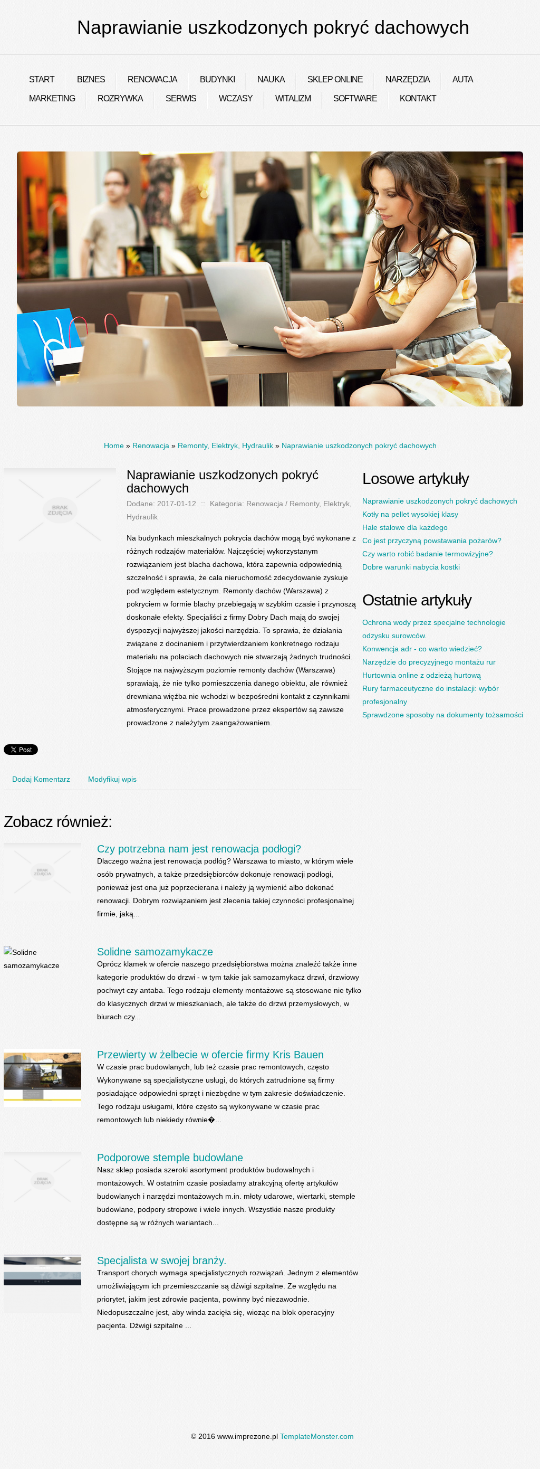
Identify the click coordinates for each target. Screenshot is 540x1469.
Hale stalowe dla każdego (405, 527)
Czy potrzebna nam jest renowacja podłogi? (199, 849)
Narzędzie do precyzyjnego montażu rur (429, 662)
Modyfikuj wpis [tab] (112, 779)
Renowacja (150, 445)
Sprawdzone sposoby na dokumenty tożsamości (442, 714)
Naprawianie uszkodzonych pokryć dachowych (359, 445)
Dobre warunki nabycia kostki (411, 567)
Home (114, 445)
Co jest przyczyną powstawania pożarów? (432, 540)
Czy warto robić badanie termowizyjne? (427, 553)
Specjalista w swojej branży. (162, 1260)
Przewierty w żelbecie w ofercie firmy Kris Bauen (210, 1054)
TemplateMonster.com (317, 1436)
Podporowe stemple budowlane (170, 1157)
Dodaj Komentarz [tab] (41, 779)
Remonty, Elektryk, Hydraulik (225, 445)
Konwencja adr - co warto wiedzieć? (422, 649)
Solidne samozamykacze (155, 952)
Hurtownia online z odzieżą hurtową (421, 675)
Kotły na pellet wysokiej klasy (410, 514)
